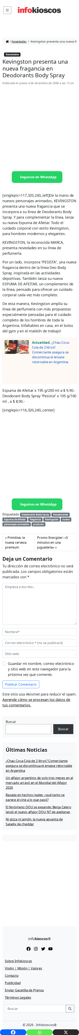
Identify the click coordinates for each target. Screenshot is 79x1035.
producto (38, 524)
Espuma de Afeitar (15, 519)
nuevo (66, 519)
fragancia (35, 519)
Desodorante (60, 514)
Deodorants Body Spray (35, 514)
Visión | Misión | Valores (23, 968)
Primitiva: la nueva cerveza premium (16, 542)
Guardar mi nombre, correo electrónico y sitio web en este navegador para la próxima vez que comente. (41, 669)
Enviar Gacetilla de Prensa (24, 990)
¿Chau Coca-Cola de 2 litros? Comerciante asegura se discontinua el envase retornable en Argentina (51, 352)
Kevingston (51, 519)
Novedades (19, 41)
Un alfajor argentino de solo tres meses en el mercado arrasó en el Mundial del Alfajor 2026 (39, 783)
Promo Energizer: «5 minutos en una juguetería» (52, 542)
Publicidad (12, 983)
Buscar (11, 721)
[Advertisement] (39, 128)
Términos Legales (18, 997)
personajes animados (16, 524)
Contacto (12, 975)
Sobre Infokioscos (18, 961)
